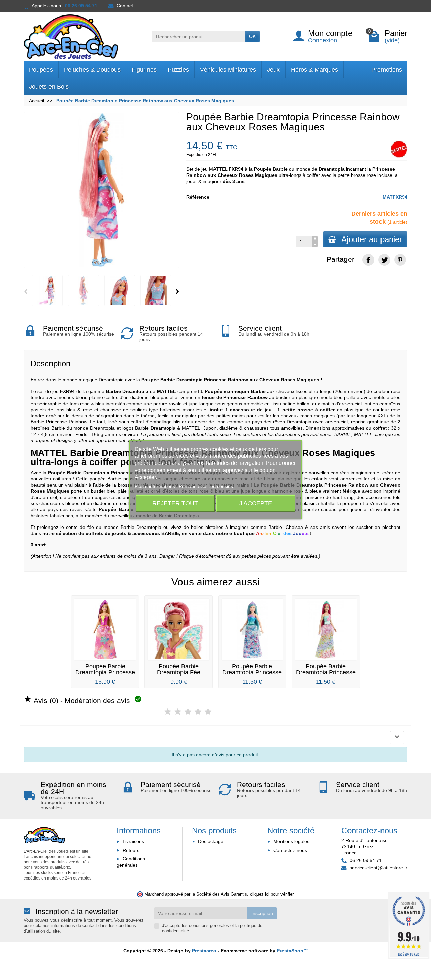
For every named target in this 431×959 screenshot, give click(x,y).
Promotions (386, 69)
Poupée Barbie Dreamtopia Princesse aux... (252, 672)
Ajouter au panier (371, 239)
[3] (188, 712)
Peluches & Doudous (92, 69)
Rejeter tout (175, 503)
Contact (125, 5)
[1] (168, 712)
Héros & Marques (314, 69)
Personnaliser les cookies (206, 486)
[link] (368, 260)
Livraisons (133, 841)
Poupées (41, 69)
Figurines (144, 69)
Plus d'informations (155, 486)
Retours (131, 850)
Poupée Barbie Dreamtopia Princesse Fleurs (105, 672)
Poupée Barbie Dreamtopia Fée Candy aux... (178, 672)
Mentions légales (291, 841)
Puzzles (178, 69)
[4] (198, 712)
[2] (178, 712)
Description (50, 363)
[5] (208, 712)
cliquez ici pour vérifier (271, 894)
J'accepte (255, 503)
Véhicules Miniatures (228, 69)
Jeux (273, 69)
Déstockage (210, 841)
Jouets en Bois (49, 86)
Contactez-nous (290, 850)
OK (252, 36)
